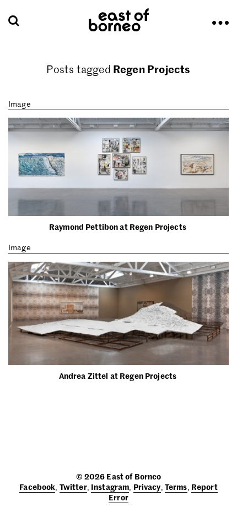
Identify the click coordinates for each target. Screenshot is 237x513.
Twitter (73, 486)
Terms (176, 486)
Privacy (147, 486)
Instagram (110, 486)
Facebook (37, 486)
